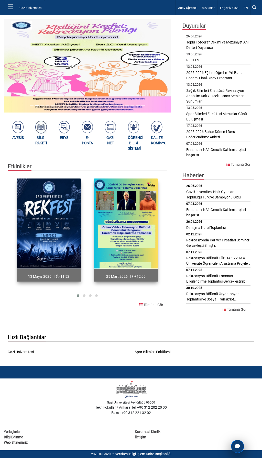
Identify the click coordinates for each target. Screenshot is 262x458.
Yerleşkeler (12, 432)
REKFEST (193, 60)
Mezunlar (208, 8)
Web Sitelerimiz (16, 442)
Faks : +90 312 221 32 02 (131, 413)
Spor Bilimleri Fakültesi (152, 352)
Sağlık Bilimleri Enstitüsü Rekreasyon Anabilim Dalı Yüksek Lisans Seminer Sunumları (215, 95)
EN (247, 8)
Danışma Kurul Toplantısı (206, 228)
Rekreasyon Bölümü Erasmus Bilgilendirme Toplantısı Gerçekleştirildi (216, 278)
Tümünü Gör (153, 305)
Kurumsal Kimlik (147, 432)
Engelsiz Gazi (229, 8)
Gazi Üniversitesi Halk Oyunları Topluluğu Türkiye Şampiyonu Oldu (213, 194)
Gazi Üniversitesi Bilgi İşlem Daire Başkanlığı (136, 454)
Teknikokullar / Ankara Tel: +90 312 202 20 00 (131, 407)
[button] (16, 66)
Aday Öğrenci (187, 8)
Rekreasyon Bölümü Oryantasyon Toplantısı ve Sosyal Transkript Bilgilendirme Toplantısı (212, 297)
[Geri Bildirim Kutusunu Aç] (237, 446)
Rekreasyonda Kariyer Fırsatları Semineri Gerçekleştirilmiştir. (218, 243)
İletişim (140, 437)
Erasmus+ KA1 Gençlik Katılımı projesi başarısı (216, 212)
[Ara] (254, 7)
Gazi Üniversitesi (30, 8)
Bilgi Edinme (13, 437)
